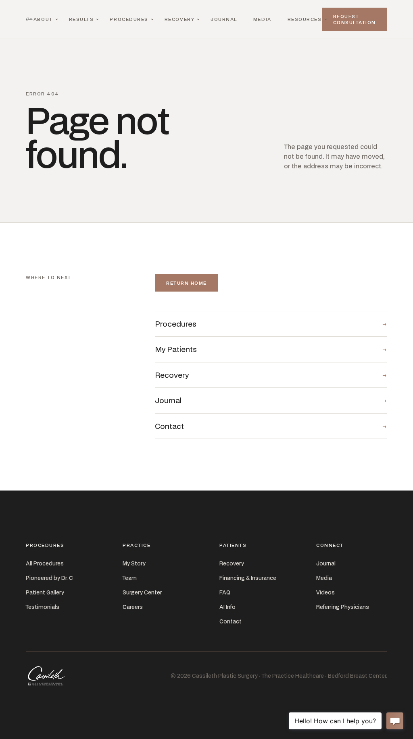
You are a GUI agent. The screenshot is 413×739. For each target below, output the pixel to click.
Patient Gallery (45, 592)
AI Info (227, 607)
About (43, 19)
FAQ (224, 592)
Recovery (179, 19)
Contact (230, 621)
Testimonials (42, 607)
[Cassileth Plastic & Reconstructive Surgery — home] (29, 19)
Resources (305, 19)
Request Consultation (354, 19)
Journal (224, 19)
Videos (325, 592)
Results (81, 19)
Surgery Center (142, 592)
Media (262, 19)
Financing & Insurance (247, 578)
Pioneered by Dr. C (49, 578)
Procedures (129, 19)
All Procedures (45, 563)
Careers (133, 607)
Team (130, 578)
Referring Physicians (342, 607)
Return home (186, 283)
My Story (134, 563)
